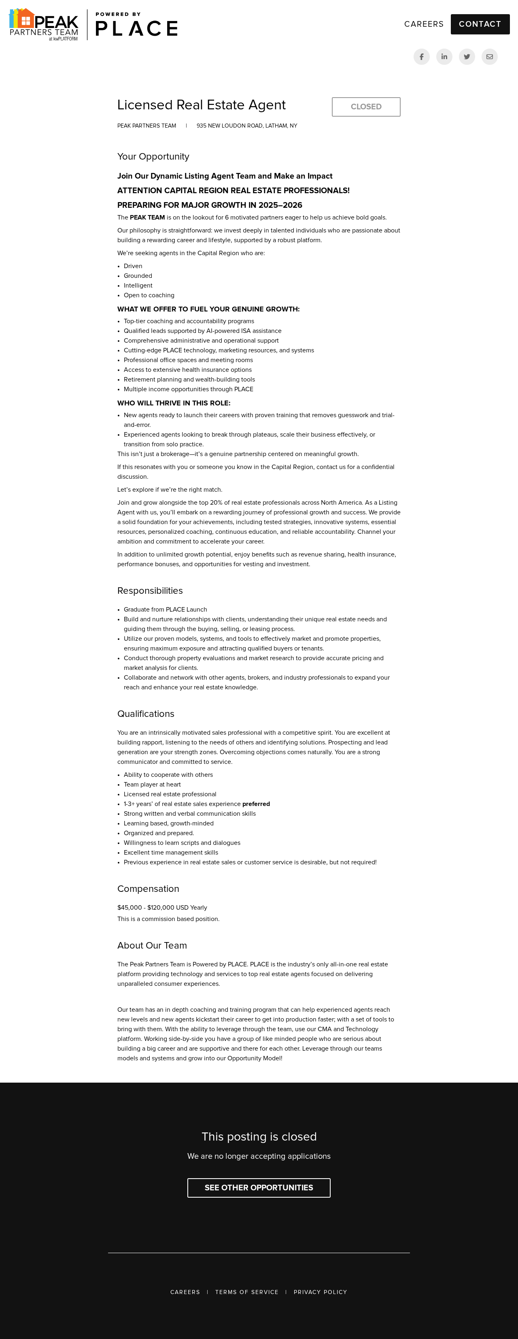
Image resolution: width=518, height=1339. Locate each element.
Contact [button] (480, 24)
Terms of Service (247, 1292)
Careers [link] (424, 24)
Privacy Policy (321, 1292)
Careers (185, 1292)
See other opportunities (259, 1188)
